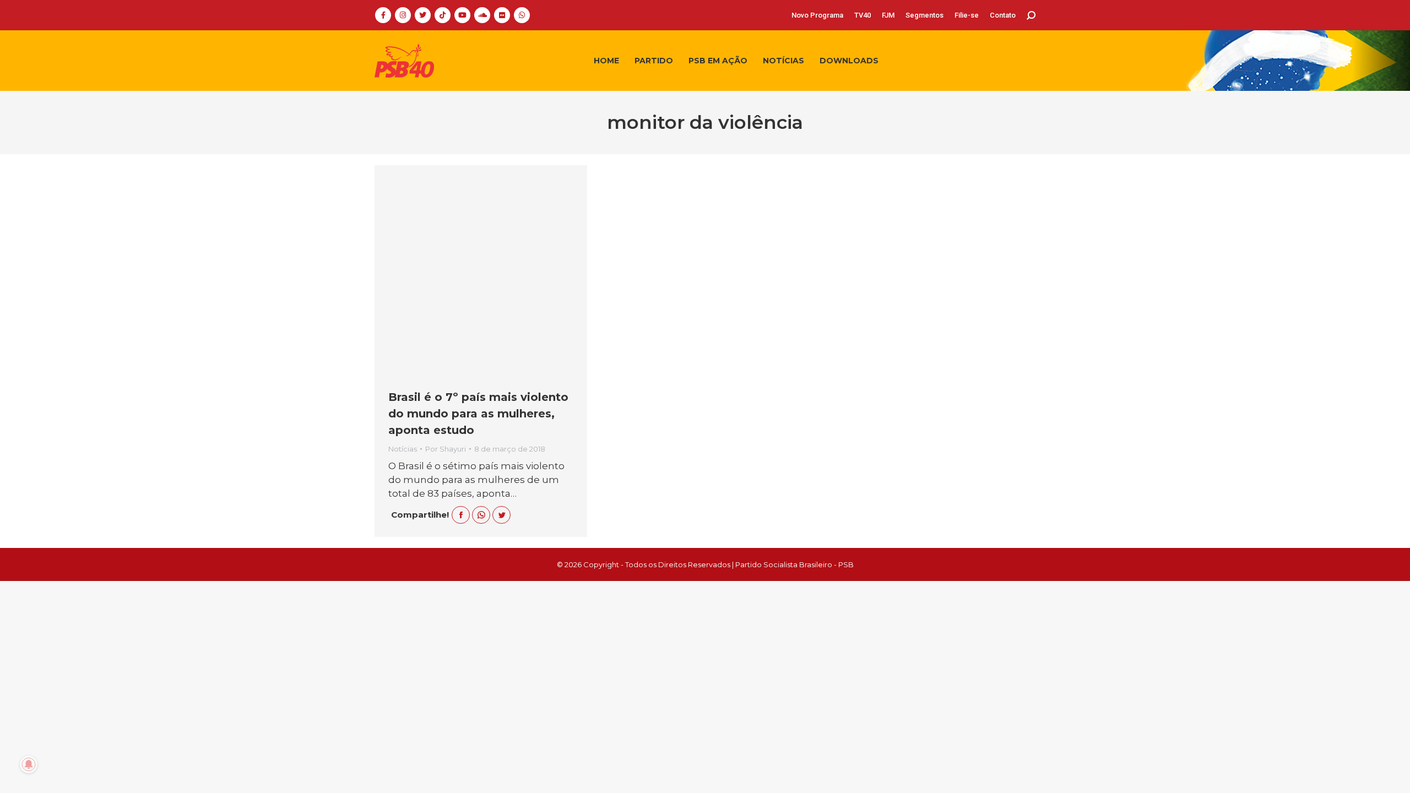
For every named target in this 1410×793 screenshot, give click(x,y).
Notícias (402, 448)
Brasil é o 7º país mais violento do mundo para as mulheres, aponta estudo (478, 413)
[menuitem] (817, 15)
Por (445, 448)
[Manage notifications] (28, 764)
